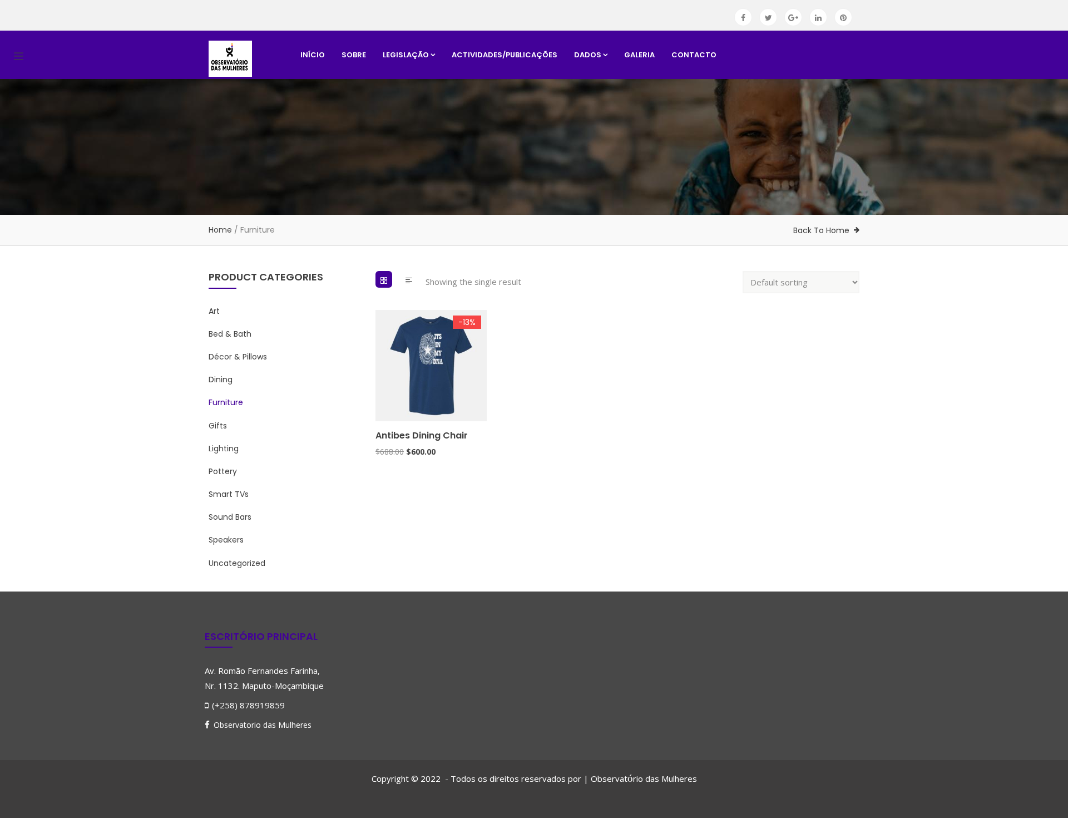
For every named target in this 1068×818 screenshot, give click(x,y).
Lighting (224, 448)
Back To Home (821, 230)
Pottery (223, 471)
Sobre (354, 55)
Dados (587, 55)
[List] (408, 279)
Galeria (639, 55)
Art (214, 311)
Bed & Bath (230, 333)
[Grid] (383, 279)
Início (312, 55)
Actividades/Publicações (504, 55)
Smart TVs (229, 494)
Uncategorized (237, 563)
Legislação (406, 55)
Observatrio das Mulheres (644, 778)
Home (220, 229)
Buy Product (380, 368)
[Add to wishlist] (380, 390)
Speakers (226, 539)
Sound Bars (230, 517)
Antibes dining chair (421, 435)
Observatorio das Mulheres (263, 725)
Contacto (693, 55)
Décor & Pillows (238, 356)
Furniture (226, 402)
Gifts (218, 425)
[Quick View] (380, 411)
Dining (221, 379)
